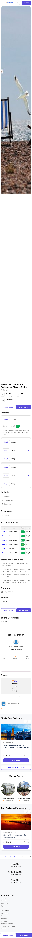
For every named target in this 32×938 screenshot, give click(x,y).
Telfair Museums (8, 798)
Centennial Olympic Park (24, 798)
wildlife (6, 601)
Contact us (4, 901)
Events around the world (8, 926)
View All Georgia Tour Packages (16, 767)
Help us (3, 898)
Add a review (5, 913)
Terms (3, 906)
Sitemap (3, 929)
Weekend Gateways (7, 923)
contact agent (8, 935)
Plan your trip (5, 916)
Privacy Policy (5, 903)
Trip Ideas (4, 921)
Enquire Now (16, 760)
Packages (4, 918)
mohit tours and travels (16, 646)
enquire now (24, 935)
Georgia (5, 390)
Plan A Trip (26, 2)
